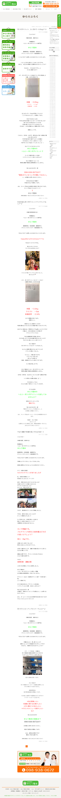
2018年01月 (52, 124)
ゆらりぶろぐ (46, 791)
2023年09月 (52, 73)
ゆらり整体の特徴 (25, 789)
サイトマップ (35, 793)
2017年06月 (52, 133)
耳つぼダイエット (28, 9)
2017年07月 (52, 131)
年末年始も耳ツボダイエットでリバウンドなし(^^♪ (54, 36)
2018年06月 (52, 117)
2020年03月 (52, 97)
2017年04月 (52, 135)
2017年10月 (52, 127)
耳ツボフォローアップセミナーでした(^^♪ (31, 609)
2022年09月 (52, 83)
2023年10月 (52, 72)
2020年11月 (52, 93)
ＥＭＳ (51, 149)
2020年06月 (52, 96)
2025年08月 (52, 62)
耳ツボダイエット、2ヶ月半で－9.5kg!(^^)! (32, 29)
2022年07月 (52, 86)
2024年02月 (52, 67)
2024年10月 (52, 63)
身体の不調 (24, 791)
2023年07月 (52, 76)
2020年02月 (52, 99)
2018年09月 (52, 114)
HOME (7, 789)
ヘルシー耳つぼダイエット (37, 789)
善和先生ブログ (53, 143)
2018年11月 (52, 111)
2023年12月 (52, 69)
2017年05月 (52, 134)
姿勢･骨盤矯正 (38, 9)
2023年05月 (52, 79)
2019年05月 (52, 107)
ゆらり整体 (32, 193)
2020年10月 (52, 94)
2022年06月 (52, 87)
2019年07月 (52, 104)
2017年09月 (52, 128)
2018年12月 (52, 110)
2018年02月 (52, 123)
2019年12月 (52, 100)
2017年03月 (52, 137)
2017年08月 (52, 130)
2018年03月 (52, 121)
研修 (52, 145)
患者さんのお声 (38, 791)
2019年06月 (52, 106)
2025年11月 (52, 59)
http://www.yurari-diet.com (25, 598)
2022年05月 (52, 89)
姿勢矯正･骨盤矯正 (15, 791)
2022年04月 (52, 90)
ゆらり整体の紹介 (14, 789)
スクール (48, 9)
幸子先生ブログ (53, 150)
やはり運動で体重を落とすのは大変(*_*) (30, 432)
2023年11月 (52, 70)
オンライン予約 (26, 793)
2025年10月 (52, 60)
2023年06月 (52, 77)
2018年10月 (52, 113)
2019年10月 (52, 103)
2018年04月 (52, 120)
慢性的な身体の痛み (50, 789)
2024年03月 (52, 66)
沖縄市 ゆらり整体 (32, 419)
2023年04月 (52, 80)
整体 (51, 146)
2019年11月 (52, 101)
